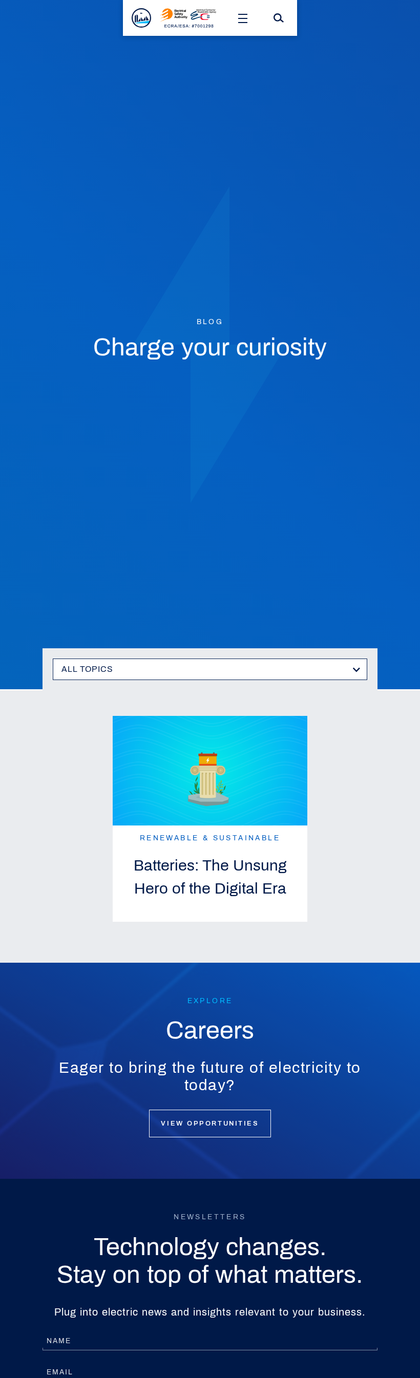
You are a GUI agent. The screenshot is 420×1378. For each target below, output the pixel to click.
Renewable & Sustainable (210, 838)
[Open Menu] (243, 18)
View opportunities (210, 1123)
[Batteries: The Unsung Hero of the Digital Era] (210, 771)
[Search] (278, 18)
